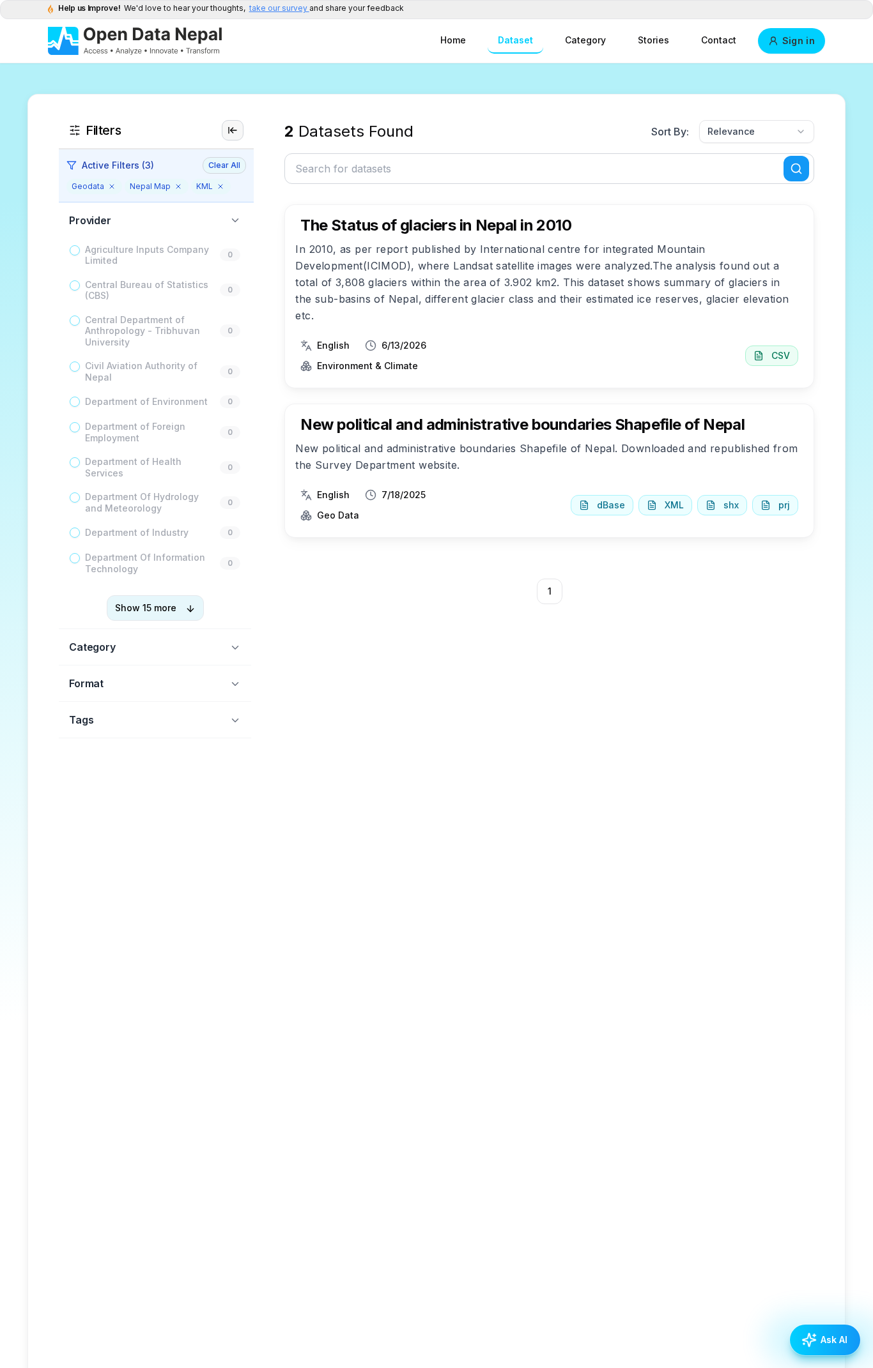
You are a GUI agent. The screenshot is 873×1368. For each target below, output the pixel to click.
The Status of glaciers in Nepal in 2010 (435, 225)
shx (731, 504)
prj (784, 504)
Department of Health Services (133, 468)
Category (585, 39)
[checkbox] (75, 250)
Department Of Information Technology (145, 563)
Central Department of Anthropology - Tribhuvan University (142, 330)
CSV (780, 355)
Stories (653, 39)
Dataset (515, 39)
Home (453, 39)
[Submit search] (796, 168)
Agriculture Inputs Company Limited (147, 255)
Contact (718, 39)
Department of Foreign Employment (135, 433)
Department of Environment (146, 402)
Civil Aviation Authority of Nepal (141, 372)
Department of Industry (137, 533)
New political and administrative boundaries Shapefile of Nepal (522, 424)
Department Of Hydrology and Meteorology (142, 503)
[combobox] (756, 131)
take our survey (279, 8)
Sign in (798, 40)
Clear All (224, 165)
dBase (611, 504)
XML (674, 504)
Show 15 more (145, 608)
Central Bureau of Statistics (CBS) (146, 290)
